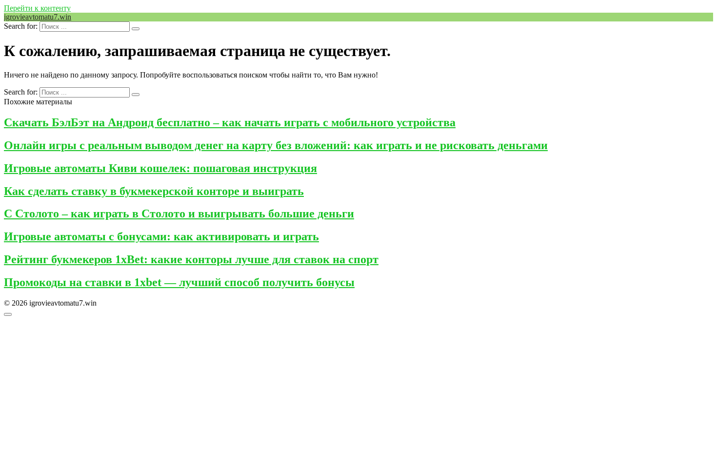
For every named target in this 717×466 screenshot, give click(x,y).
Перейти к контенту (37, 8)
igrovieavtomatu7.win (37, 17)
